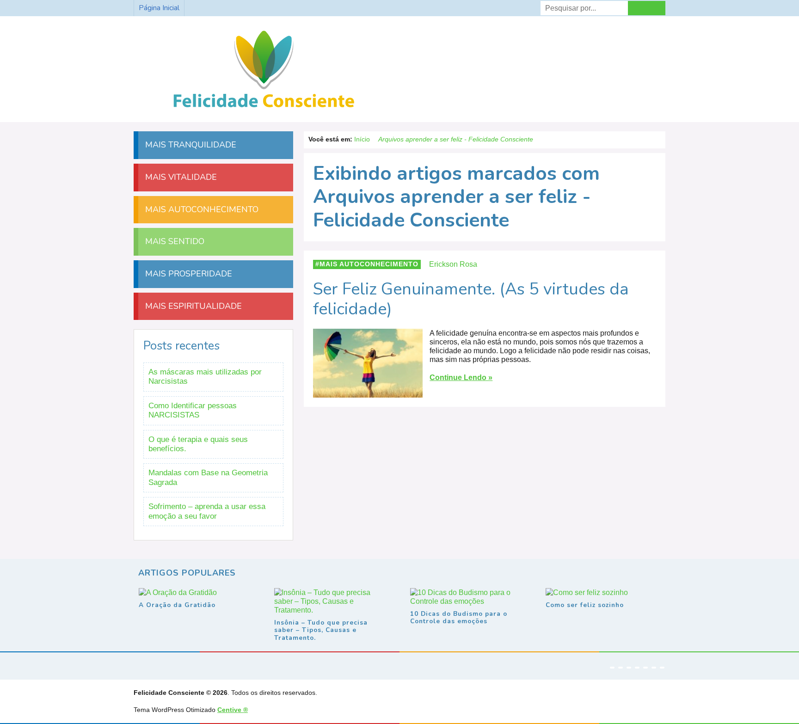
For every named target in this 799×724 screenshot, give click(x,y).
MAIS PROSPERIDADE (187, 273)
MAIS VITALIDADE (180, 177)
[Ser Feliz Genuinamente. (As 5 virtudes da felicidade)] (368, 393)
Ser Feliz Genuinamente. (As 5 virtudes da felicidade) (471, 299)
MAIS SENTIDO (173, 241)
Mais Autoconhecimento (369, 264)
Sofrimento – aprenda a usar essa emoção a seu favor (206, 511)
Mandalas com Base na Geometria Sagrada (208, 477)
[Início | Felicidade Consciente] (264, 108)
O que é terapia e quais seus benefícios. (198, 444)
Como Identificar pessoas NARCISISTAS (192, 410)
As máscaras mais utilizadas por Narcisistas (205, 377)
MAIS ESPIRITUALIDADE (192, 306)
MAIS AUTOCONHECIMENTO (200, 209)
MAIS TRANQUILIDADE (189, 144)
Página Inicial (159, 8)
